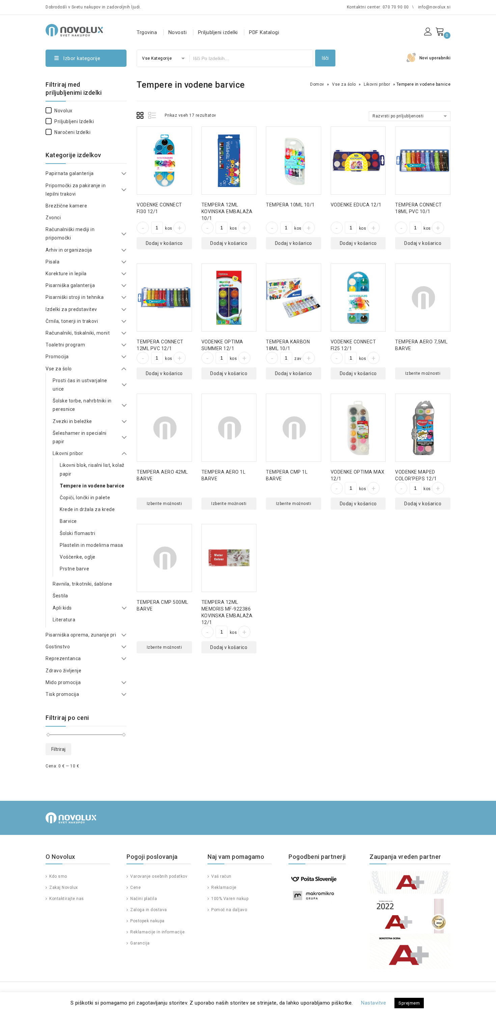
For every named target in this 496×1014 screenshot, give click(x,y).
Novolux (63, 110)
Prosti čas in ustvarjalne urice (80, 385)
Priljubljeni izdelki (218, 32)
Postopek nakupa (147, 921)
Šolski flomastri (77, 533)
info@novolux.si (434, 7)
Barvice (68, 521)
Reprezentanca (63, 658)
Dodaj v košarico (164, 243)
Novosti (177, 32)
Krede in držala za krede (87, 509)
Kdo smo (57, 876)
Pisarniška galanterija (70, 285)
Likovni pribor (377, 84)
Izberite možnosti (423, 373)
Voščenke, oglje (77, 557)
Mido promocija (63, 682)
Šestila (60, 595)
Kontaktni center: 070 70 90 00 (378, 7)
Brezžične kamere (66, 205)
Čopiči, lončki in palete (85, 497)
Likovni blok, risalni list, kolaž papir (92, 469)
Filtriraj (58, 749)
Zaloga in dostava (148, 909)
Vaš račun (220, 876)
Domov (317, 84)
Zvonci (53, 217)
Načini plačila (143, 898)
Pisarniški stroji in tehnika (75, 297)
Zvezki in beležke (72, 421)
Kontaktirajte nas (66, 898)
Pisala (52, 261)
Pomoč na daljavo (228, 909)
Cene (135, 887)
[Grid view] (141, 116)
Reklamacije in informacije (157, 932)
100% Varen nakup (229, 898)
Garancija (139, 943)
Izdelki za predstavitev (71, 309)
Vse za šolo (344, 84)
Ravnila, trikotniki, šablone (82, 584)
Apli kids (62, 608)
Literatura (64, 619)
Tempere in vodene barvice (92, 485)
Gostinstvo (58, 646)
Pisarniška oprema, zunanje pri (81, 635)
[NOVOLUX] (74, 29)
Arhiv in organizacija (69, 250)
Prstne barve (74, 568)
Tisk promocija (62, 694)
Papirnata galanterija (70, 173)
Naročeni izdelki (72, 132)
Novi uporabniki (435, 58)
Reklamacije (223, 887)
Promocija (57, 356)
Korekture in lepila (66, 273)
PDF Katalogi (264, 32)
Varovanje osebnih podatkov (158, 876)
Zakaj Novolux (63, 887)
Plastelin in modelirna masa (91, 545)
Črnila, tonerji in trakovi (72, 321)
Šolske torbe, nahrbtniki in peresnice (82, 405)
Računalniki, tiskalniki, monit (78, 333)
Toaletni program (65, 344)
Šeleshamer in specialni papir (80, 437)
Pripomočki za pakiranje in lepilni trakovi (76, 190)
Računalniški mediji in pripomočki (70, 234)
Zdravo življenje (63, 670)
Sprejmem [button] (409, 1003)
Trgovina (147, 32)
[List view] (152, 116)
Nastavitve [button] (373, 1003)
